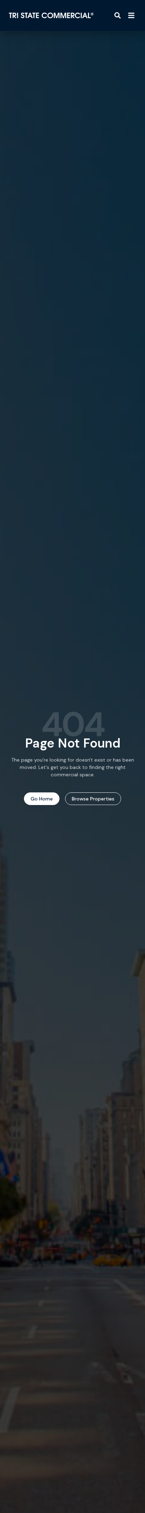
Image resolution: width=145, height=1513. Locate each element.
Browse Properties (93, 799)
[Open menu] (131, 15)
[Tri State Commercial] (51, 15)
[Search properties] (118, 15)
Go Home (42, 799)
